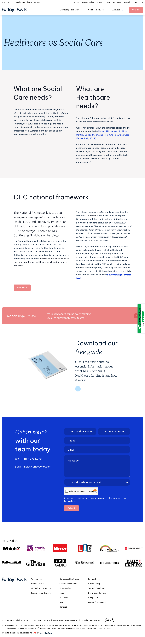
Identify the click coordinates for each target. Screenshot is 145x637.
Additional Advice (96, 10)
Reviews (117, 2)
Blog (108, 2)
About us (116, 10)
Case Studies (88, 2)
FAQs (99, 2)
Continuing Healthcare (70, 10)
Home (76, 2)
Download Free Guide (133, 2)
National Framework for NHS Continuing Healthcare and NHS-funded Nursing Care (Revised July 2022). (102, 135)
